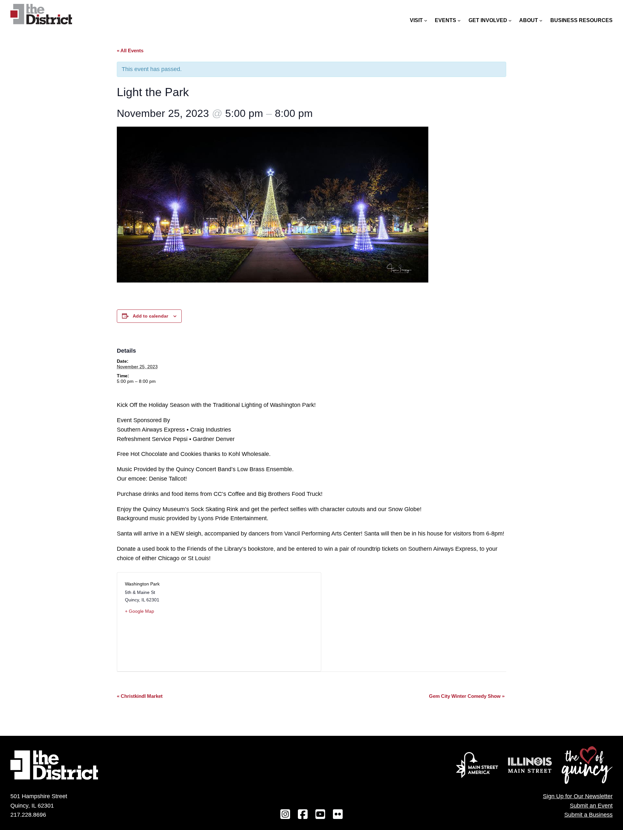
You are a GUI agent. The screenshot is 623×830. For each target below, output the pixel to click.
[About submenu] (541, 20)
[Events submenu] (459, 20)
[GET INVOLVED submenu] (510, 20)
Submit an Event (591, 805)
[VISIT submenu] (425, 20)
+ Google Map (139, 611)
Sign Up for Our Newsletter (578, 796)
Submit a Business (588, 814)
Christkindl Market (140, 696)
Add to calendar (150, 316)
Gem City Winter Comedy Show (467, 696)
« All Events (130, 50)
